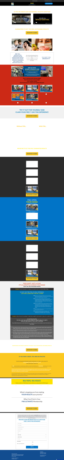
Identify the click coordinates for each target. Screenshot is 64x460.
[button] (23, 385)
